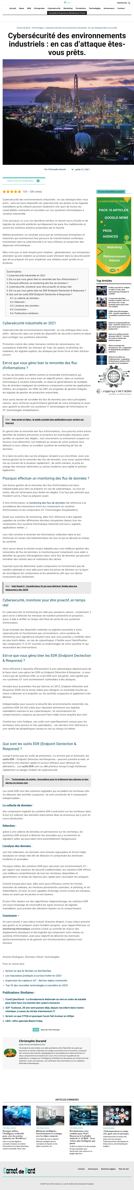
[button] (124, 3)
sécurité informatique (50, 1029)
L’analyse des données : (27, 305)
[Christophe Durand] (10, 1053)
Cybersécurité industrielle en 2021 (27, 275)
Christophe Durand (57, 169)
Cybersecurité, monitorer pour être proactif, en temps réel (40, 286)
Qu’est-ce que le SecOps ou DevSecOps (28, 970)
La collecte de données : (27, 298)
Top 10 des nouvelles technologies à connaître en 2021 (36, 985)
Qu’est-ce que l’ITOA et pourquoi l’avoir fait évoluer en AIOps (39, 1016)
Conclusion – (21, 309)
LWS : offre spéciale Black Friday (24, 1021)
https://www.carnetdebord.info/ (32, 1044)
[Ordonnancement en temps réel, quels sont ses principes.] (117, 1116)
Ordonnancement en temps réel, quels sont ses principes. (116, 1132)
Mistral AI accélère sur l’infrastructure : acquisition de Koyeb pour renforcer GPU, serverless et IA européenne (119, 360)
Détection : (20, 302)
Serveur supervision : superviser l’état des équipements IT (69, 1079)
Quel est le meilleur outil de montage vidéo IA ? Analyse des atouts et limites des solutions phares (118, 337)
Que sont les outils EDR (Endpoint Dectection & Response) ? (40, 294)
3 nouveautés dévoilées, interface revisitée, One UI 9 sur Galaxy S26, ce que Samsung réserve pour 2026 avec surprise (118, 302)
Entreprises (109, 1128)
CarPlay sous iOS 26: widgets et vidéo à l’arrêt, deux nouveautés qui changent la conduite (119, 291)
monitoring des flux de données (47, 502)
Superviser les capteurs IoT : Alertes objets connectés (36, 980)
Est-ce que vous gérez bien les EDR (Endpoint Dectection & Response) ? (47, 290)
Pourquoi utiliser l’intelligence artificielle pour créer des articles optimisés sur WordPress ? (15, 1134)
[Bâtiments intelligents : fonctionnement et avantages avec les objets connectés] (50, 1116)
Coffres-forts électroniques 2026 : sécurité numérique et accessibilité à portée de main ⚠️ (119, 314)
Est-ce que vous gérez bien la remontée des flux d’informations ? (43, 279)
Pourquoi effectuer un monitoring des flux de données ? (38, 283)
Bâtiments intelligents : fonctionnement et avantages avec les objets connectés (49, 1133)
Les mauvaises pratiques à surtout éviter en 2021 (33, 975)
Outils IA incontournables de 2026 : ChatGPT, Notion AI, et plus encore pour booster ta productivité (119, 326)
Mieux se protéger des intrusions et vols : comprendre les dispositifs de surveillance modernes (119, 349)
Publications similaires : (27, 313)
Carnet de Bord (23, 27)
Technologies (38, 27)
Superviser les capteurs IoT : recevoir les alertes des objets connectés (24, 1079)
